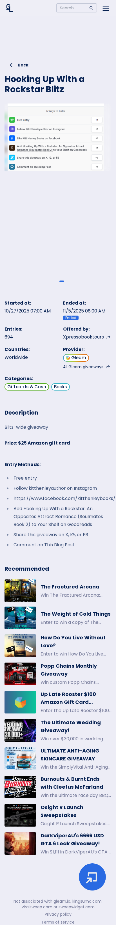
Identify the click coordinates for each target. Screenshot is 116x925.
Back (23, 65)
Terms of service (58, 922)
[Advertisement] (58, 41)
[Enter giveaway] (92, 876)
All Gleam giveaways (83, 367)
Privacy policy (58, 914)
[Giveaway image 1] (54, 281)
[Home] (10, 8)
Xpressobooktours (83, 337)
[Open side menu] (105, 7)
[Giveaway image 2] (61, 281)
